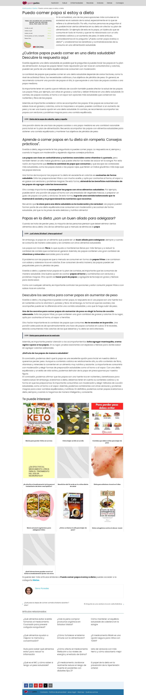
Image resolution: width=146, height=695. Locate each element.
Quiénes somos (92, 692)
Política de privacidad (57, 692)
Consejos (120, 3)
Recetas (90, 3)
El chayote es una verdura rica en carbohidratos (103, 604)
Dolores (100, 3)
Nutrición (55, 3)
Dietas (109, 3)
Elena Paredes (42, 588)
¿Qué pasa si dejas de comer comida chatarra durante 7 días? (46, 604)
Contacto (44, 692)
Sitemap (81, 692)
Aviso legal (72, 692)
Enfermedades (77, 3)
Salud (64, 3)
